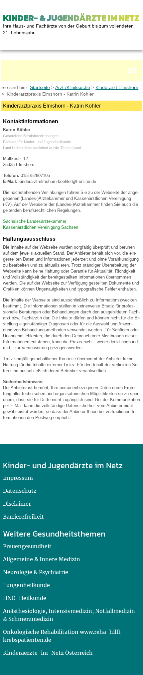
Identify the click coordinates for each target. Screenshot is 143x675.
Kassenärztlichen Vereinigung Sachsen (40, 227)
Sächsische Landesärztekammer (34, 221)
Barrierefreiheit (23, 516)
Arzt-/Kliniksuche (72, 87)
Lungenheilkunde (26, 585)
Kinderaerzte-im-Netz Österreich (48, 652)
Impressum (18, 477)
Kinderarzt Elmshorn (116, 87)
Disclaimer (17, 503)
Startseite (40, 87)
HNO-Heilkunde (24, 598)
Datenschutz (20, 490)
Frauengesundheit (27, 546)
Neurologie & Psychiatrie (35, 572)
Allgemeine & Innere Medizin (41, 559)
